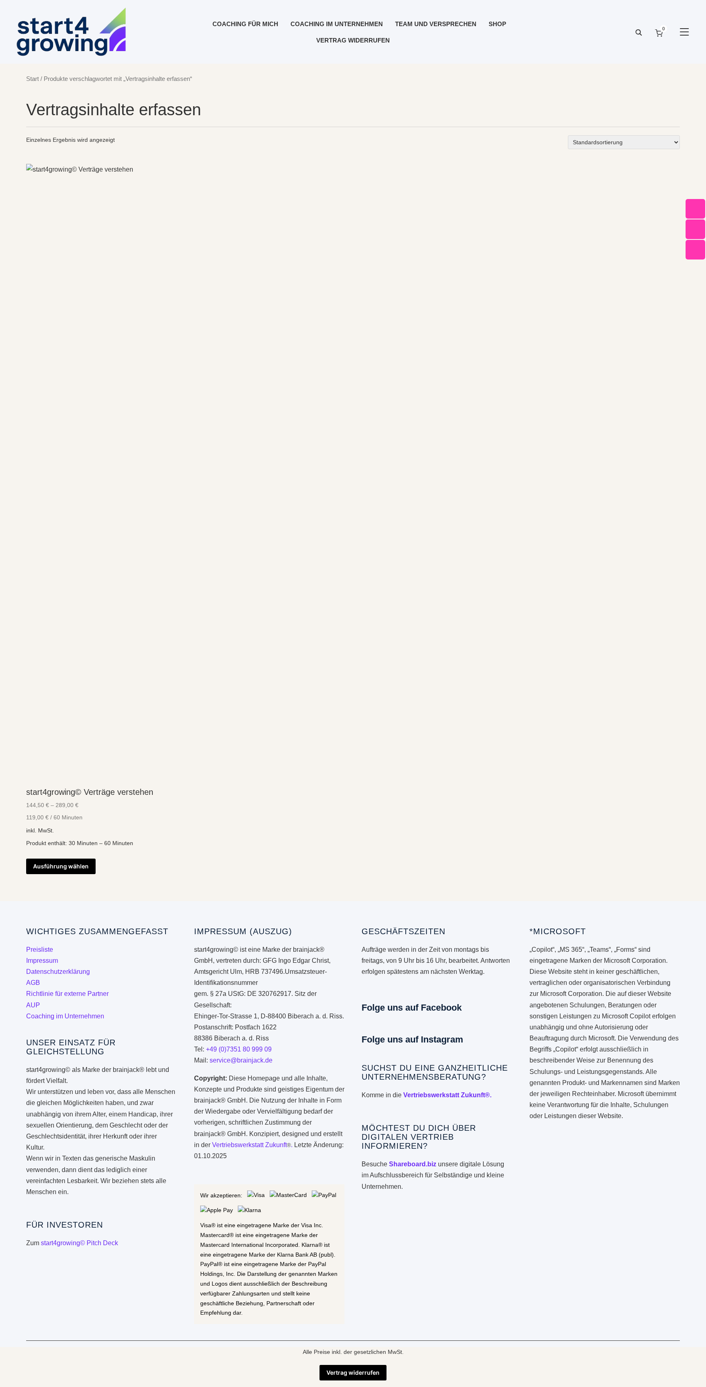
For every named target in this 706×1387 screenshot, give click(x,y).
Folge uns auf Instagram (412, 1039)
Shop (497, 23)
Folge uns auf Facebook (412, 1007)
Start (32, 79)
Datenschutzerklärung (58, 971)
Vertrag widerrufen (353, 40)
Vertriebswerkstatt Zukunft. (252, 1144)
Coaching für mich (245, 23)
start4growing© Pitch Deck (79, 1242)
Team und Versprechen (435, 23)
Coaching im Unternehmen (336, 23)
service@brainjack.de (241, 1060)
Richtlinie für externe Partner (67, 993)
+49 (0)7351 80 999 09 (239, 1049)
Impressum (42, 960)
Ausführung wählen (61, 866)
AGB (33, 982)
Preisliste (39, 949)
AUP (33, 1005)
